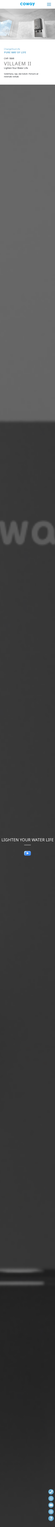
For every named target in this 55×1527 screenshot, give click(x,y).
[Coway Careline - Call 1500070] (51, 1492)
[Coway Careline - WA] (51, 1499)
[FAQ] (51, 1518)
